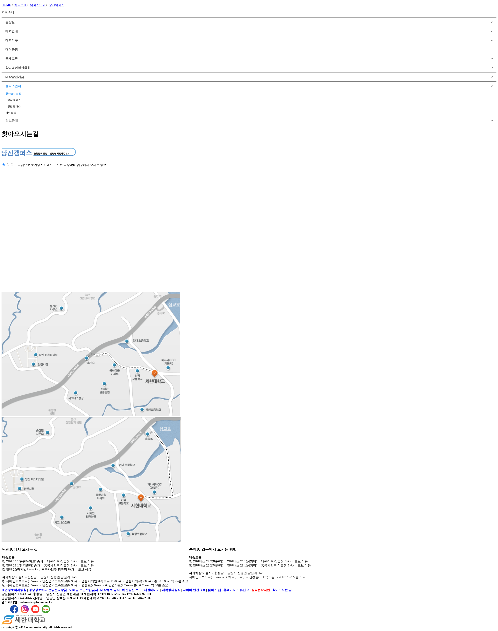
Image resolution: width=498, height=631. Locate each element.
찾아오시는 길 (13, 93)
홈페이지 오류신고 (236, 590)
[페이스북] (14, 613)
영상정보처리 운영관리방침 (48, 590)
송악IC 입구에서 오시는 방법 (86, 165)
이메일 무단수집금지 (83, 590)
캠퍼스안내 (38, 5)
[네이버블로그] (46, 613)
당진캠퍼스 (56, 5)
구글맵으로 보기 (26, 165)
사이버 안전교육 (194, 590)
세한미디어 (152, 590)
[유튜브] (35, 613)
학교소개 (20, 5)
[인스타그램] (25, 613)
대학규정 (11, 49)
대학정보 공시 (110, 590)
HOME (6, 5)
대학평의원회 (171, 590)
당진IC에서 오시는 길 (52, 165)
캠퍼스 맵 (10, 112)
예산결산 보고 (132, 590)
